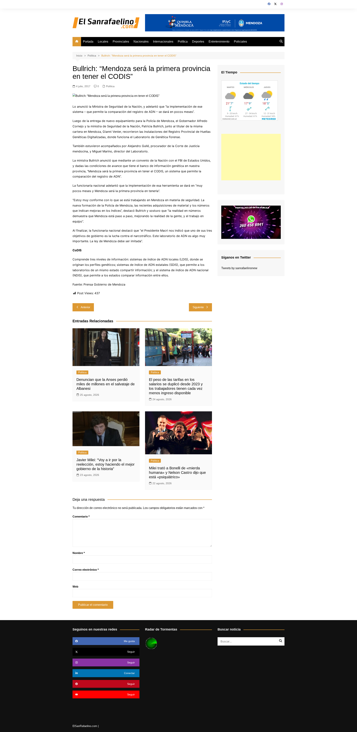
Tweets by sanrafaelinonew (239, 268)
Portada (88, 41)
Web (75, 586)
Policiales (240, 41)
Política (183, 41)
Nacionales (141, 41)
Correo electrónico (86, 569)
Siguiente (198, 307)
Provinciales (121, 41)
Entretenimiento (219, 41)
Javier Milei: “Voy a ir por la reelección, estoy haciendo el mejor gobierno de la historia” (105, 464)
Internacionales (163, 41)
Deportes (198, 41)
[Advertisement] (251, 157)
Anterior (85, 307)
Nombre (79, 552)
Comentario (81, 516)
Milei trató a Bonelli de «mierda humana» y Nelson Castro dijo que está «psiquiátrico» (177, 472)
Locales (103, 41)
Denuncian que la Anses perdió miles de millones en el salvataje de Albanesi (105, 384)
